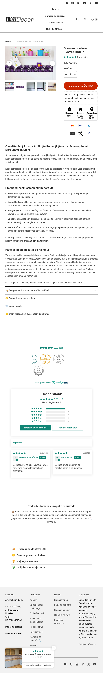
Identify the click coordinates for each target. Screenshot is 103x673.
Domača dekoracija (55, 16)
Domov (56, 9)
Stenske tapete (61, 600)
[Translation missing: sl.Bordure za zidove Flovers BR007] (9, 86)
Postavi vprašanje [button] (67, 428)
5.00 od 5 (58, 399)
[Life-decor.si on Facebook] (73, 3)
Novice (33, 645)
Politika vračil (36, 632)
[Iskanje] (77, 19)
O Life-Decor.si (37, 613)
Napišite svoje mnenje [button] (35, 428)
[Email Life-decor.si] (67, 3)
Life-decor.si (18, 663)
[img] (19, 453)
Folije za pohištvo (62, 605)
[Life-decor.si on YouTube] (96, 3)
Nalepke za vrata (62, 615)
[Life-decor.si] (19, 19)
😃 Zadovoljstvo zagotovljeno (20, 298)
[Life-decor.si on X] (90, 3)
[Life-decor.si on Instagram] (79, 3)
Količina (68, 68)
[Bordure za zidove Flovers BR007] (30, 63)
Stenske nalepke (62, 610)
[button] (70, 57)
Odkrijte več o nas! (87, 644)
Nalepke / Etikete (54, 29)
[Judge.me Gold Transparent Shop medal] (45, 359)
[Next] (52, 63)
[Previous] (9, 63)
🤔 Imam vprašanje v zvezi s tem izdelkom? (27, 314)
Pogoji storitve (36, 627)
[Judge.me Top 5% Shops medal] (38, 370)
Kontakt (33, 600)
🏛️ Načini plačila (13, 306)
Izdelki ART (54, 22)
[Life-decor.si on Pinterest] (84, 3)
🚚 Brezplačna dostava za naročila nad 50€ (27, 290)
